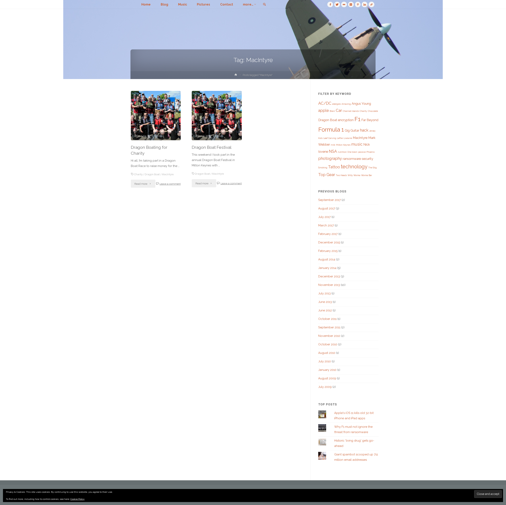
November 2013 (329, 285)
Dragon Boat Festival (211, 147)
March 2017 (326, 225)
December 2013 (329, 276)
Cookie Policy (77, 499)
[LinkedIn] (364, 4)
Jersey (372, 131)
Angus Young (361, 104)
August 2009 (327, 378)
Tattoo (334, 167)
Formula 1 (331, 129)
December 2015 (329, 242)
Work (161, 136)
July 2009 (325, 387)
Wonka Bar (366, 175)
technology (354, 167)
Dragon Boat (152, 174)
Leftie (340, 138)
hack (364, 130)
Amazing (346, 104)
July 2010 (324, 361)
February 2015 (328, 251)
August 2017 (326, 208)
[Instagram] (351, 4)
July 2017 (324, 217)
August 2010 (326, 353)
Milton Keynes (343, 145)
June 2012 (325, 310)
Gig (347, 130)
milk (333, 145)
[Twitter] (337, 4)
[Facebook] (330, 4)
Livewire (348, 138)
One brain (352, 152)
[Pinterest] (358, 4)
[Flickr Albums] (344, 4)
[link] (264, 4)
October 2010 (327, 344)
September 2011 (329, 327)
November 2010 (329, 336)
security (367, 159)
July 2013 (324, 293)
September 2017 (329, 200)
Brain (332, 111)
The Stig (372, 167)
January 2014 (327, 268)
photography (330, 158)
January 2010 (327, 370)
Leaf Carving (329, 138)
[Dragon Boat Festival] (217, 115)
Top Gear (326, 174)
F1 (357, 119)
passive (362, 152)
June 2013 (325, 302)
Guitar (354, 130)
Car (339, 110)
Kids (320, 138)
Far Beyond (369, 120)
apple (323, 110)
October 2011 (327, 319)
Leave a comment (170, 183)
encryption (346, 120)
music (357, 144)
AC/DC (324, 103)
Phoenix (370, 152)
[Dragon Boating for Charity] (156, 115)
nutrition (342, 152)
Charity (138, 174)
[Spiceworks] (371, 4)
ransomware (352, 159)
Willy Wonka (354, 175)
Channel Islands (351, 111)
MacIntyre (168, 174)
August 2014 (326, 259)
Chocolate (373, 111)
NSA (333, 151)
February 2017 (328, 234)
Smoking (322, 167)
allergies (336, 104)
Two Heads (341, 175)
